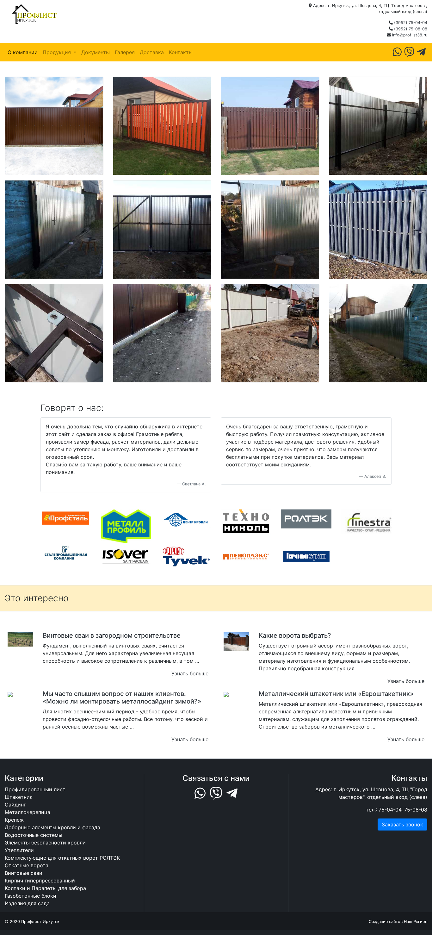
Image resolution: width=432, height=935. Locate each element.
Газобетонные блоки (30, 896)
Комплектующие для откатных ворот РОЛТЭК (62, 858)
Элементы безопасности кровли (45, 842)
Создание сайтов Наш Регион (398, 921)
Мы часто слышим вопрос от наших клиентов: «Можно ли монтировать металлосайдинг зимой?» (122, 697)
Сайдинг (15, 804)
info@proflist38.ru (409, 35)
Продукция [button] (57, 52)
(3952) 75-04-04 (410, 22)
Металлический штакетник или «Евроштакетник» (336, 694)
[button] (66, 455)
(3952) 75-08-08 (410, 29)
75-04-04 (390, 809)
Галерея (125, 52)
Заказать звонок (402, 824)
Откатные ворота (26, 865)
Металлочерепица (27, 812)
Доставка (152, 52)
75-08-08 (415, 809)
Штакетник (19, 797)
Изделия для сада (27, 903)
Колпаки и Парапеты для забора (45, 888)
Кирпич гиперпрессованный (40, 880)
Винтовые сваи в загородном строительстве (112, 635)
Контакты (181, 52)
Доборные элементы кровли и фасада (52, 827)
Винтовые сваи (23, 873)
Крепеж (14, 820)
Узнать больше (189, 673)
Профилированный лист (35, 789)
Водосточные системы (33, 835)
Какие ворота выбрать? (295, 635)
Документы (95, 52)
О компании (23, 52)
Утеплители (19, 850)
